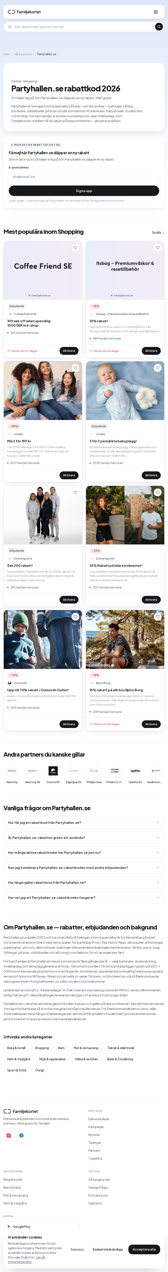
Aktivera (69, 350)
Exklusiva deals (98, 1119)
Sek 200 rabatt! (20, 565)
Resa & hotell (16, 1048)
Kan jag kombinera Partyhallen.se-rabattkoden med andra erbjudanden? (68, 867)
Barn (61, 1048)
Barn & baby (12, 1187)
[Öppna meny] (155, 12)
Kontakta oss (98, 1195)
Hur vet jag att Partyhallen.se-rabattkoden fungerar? (52, 897)
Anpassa (77, 1249)
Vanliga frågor (98, 1187)
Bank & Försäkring (120, 1059)
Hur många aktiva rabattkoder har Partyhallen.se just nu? (54, 852)
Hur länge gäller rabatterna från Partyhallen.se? (47, 882)
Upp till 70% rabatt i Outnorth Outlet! (38, 690)
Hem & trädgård (18, 1059)
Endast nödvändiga (108, 1249)
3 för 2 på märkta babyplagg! (113, 441)
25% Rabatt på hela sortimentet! (115, 565)
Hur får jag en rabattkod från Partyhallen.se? (44, 822)
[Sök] (159, 27)
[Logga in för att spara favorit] (75, 248)
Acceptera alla (144, 1249)
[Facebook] (21, 1135)
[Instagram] (9, 1135)
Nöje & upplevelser (52, 1059)
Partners (94, 1150)
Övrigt (39, 1070)
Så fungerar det (99, 1179)
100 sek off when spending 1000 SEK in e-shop (29, 323)
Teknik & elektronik (121, 1048)
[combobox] (83, 27)
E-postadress (19, 167)
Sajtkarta (95, 1203)
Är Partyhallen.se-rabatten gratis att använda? (46, 837)
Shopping (42, 1048)
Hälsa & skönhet (86, 1059)
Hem (7, 54)
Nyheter (94, 1135)
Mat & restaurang (86, 1048)
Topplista (95, 1158)
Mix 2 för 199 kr (19, 441)
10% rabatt (98, 321)
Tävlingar (94, 1142)
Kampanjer (96, 1127)
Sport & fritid (16, 1070)
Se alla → (158, 232)
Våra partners (23, 54)
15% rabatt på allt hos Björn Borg (116, 690)
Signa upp (84, 191)
